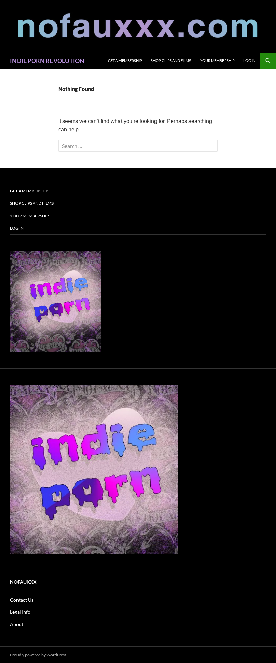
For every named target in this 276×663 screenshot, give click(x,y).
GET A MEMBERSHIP (125, 60)
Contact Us (21, 600)
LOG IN (249, 60)
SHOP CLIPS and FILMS (171, 60)
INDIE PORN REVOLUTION (47, 60)
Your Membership (217, 60)
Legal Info (20, 612)
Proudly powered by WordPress (38, 654)
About (16, 624)
